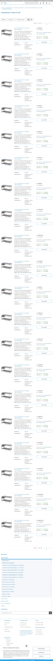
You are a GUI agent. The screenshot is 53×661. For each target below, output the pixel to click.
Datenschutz (7, 622)
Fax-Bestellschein (39, 631)
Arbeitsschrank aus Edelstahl (8, 582)
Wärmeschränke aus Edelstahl (8, 584)
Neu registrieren (23, 624)
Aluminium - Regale (6, 596)
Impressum (40, 0)
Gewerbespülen (5, 560)
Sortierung (10, 19)
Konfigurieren (41, 652)
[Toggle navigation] (1, 2)
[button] (38, 3)
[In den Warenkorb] (50, 612)
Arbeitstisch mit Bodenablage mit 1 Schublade (13, 574)
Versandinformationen (9, 627)
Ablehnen (41, 656)
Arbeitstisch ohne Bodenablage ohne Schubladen (13, 565)
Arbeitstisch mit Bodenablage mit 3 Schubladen (13, 577)
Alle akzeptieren (41, 648)
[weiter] (51, 23)
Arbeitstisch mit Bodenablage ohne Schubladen (13, 572)
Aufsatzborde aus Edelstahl (8, 591)
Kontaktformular (47, 0)
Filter (4, 19)
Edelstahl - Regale (6, 594)
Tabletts (3, 606)
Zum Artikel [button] (44, 42)
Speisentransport (5, 601)
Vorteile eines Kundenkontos (25, 627)
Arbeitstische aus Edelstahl (8, 563)
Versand (33, 660)
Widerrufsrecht (7, 631)
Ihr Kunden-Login (23, 622)
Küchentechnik (4, 598)
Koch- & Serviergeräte (5, 603)
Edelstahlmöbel (4, 557)
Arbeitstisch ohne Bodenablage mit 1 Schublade (13, 567)
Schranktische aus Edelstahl (8, 579)
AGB (5, 624)
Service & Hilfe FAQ (39, 634)
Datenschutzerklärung (8, 657)
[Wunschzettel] (43, 3)
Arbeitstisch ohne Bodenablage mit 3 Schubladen (13, 570)
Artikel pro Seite (20, 19)
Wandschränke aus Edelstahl (8, 586)
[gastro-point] (5, 3)
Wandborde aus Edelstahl (7, 589)
